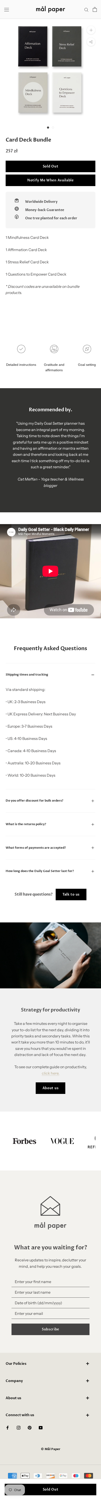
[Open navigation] (6, 10)
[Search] (86, 9)
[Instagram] (18, 1427)
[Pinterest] (29, 1427)
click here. (50, 1073)
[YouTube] (41, 1427)
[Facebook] (7, 1427)
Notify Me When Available (50, 180)
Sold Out (50, 166)
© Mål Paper (50, 1449)
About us (51, 1088)
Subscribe (50, 1329)
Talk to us (71, 894)
